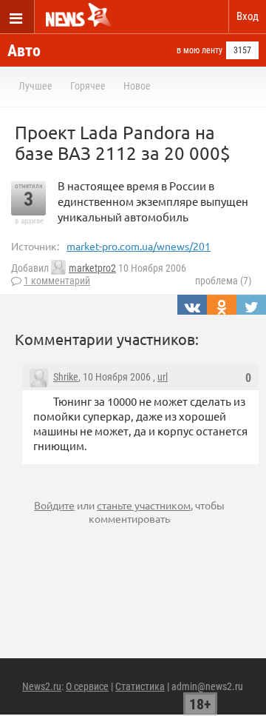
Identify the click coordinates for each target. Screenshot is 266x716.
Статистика (140, 686)
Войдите (54, 505)
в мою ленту (199, 50)
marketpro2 (92, 268)
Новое (137, 86)
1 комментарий (57, 281)
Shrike (65, 377)
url (162, 377)
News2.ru (41, 686)
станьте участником (144, 505)
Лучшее (35, 86)
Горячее (88, 86)
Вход (247, 16)
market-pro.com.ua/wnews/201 (138, 245)
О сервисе (87, 686)
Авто (24, 50)
